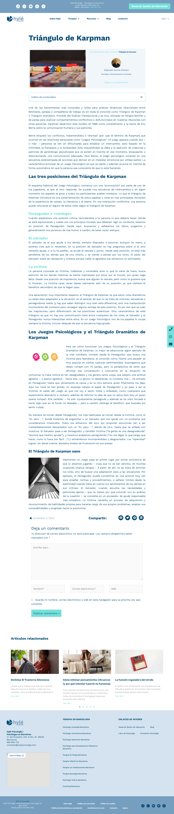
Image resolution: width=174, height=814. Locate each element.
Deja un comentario (116, 82)
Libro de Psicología (127, 733)
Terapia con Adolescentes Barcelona (78, 767)
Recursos (91, 18)
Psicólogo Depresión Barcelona (76, 740)
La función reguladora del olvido (134, 679)
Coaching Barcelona (71, 786)
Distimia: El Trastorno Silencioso (30, 679)
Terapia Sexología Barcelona (75, 774)
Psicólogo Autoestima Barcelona (77, 733)
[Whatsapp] (170, 336)
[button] (141, 97)
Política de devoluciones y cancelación (66, 808)
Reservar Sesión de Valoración (132, 727)
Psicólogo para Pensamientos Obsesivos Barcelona (80, 747)
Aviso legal (67, 804)
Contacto (123, 18)
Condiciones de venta (96, 808)
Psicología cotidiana (109, 52)
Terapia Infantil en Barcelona (75, 761)
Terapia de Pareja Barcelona (75, 755)
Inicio (92, 52)
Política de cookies (107, 804)
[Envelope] (170, 344)
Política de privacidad (86, 804)
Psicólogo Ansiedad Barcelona (76, 727)
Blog (108, 18)
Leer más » (15, 696)
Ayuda (125, 808)
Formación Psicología (149, 733)
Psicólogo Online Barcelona (74, 780)
